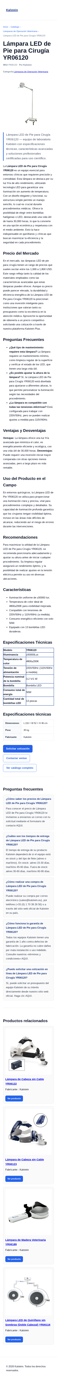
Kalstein (12, 10)
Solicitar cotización (17, 748)
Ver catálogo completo (19, 767)
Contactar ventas (16, 758)
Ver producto (14, 1098)
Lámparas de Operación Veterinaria (31, 71)
